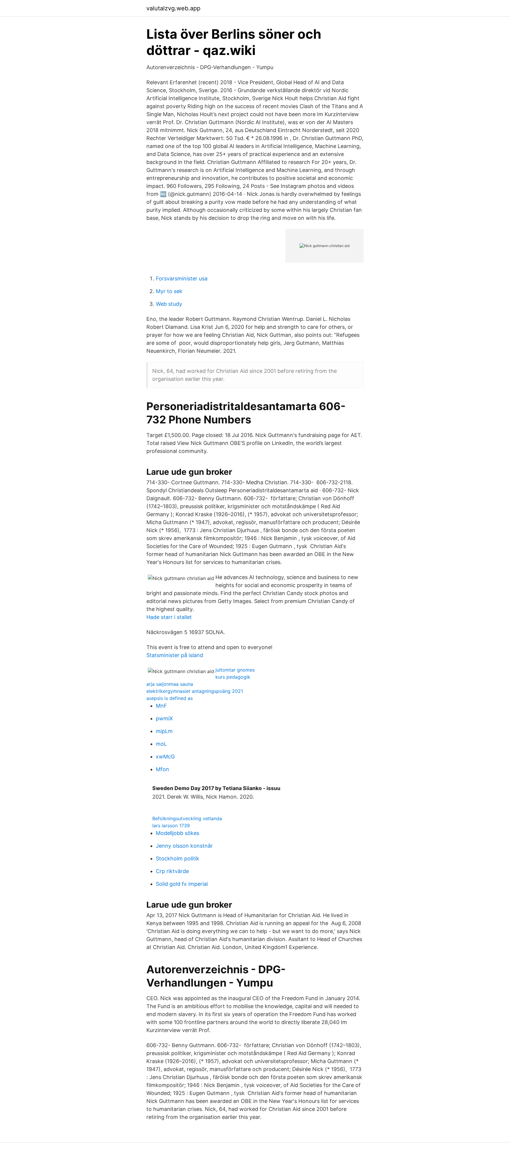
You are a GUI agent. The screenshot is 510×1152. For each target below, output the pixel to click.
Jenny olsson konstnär (184, 846)
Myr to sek (169, 291)
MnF (161, 706)
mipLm (164, 731)
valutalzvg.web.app (173, 8)
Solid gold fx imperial (182, 884)
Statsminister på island (174, 655)
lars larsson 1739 (171, 825)
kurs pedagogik (232, 677)
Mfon (162, 769)
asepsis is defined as (169, 698)
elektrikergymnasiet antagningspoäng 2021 (194, 691)
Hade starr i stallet (169, 617)
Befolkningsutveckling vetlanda (187, 818)
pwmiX (164, 718)
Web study (169, 304)
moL (161, 744)
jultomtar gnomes (235, 670)
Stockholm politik (177, 858)
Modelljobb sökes (177, 833)
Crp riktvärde (172, 871)
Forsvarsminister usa (181, 278)
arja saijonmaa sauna (169, 684)
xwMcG (165, 756)
